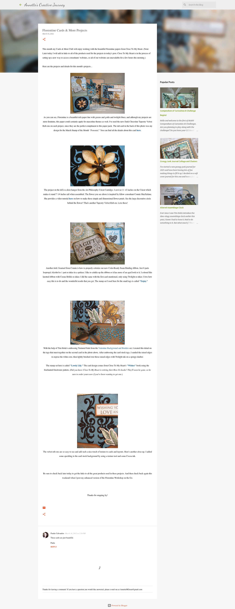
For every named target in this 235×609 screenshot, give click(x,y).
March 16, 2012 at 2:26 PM (75, 533)
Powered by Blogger (119, 605)
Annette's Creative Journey (44, 4)
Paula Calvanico (57, 533)
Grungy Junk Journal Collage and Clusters (178, 161)
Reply (54, 546)
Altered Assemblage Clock (172, 208)
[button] (44, 39)
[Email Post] (44, 509)
